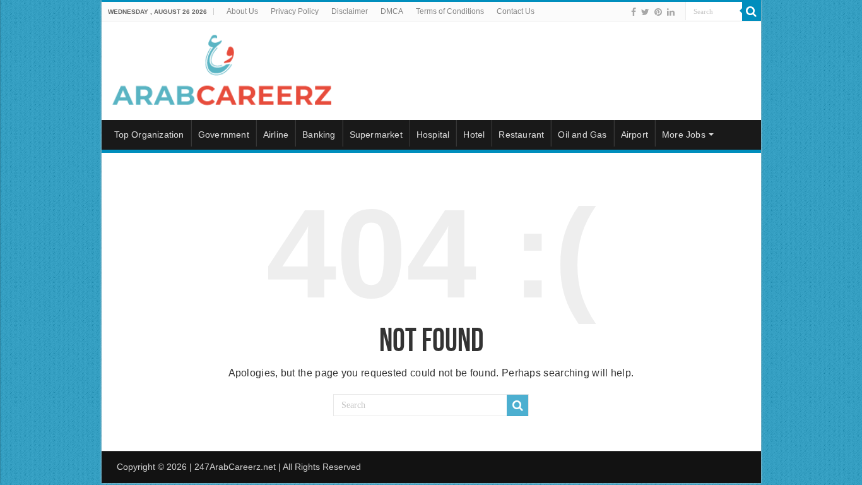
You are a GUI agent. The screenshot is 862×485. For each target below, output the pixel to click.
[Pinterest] (658, 12)
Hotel (474, 134)
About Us (242, 11)
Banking (318, 134)
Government (223, 134)
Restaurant (521, 134)
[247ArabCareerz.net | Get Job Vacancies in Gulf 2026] (221, 68)
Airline (275, 134)
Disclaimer (349, 11)
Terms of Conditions (450, 11)
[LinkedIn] (671, 12)
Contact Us (515, 11)
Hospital (433, 134)
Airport (634, 134)
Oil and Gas (582, 134)
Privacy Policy (295, 11)
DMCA (392, 11)
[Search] (751, 11)
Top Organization (149, 134)
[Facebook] (633, 12)
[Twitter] (645, 12)
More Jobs (684, 134)
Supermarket (376, 134)
